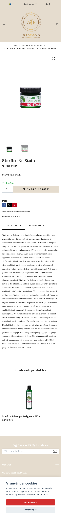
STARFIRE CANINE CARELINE (21, 48)
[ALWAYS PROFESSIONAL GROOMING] (31, 25)
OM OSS (6, 464)
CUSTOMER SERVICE (14, 472)
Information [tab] (14, 226)
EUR (48, 4)
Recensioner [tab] (36, 226)
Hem (16, 45)
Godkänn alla (30, 502)
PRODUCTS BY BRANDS (33, 45)
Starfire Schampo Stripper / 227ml (21, 416)
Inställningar (30, 510)
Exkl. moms (29, 4)
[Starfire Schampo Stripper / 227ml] (30, 396)
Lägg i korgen (38, 189)
